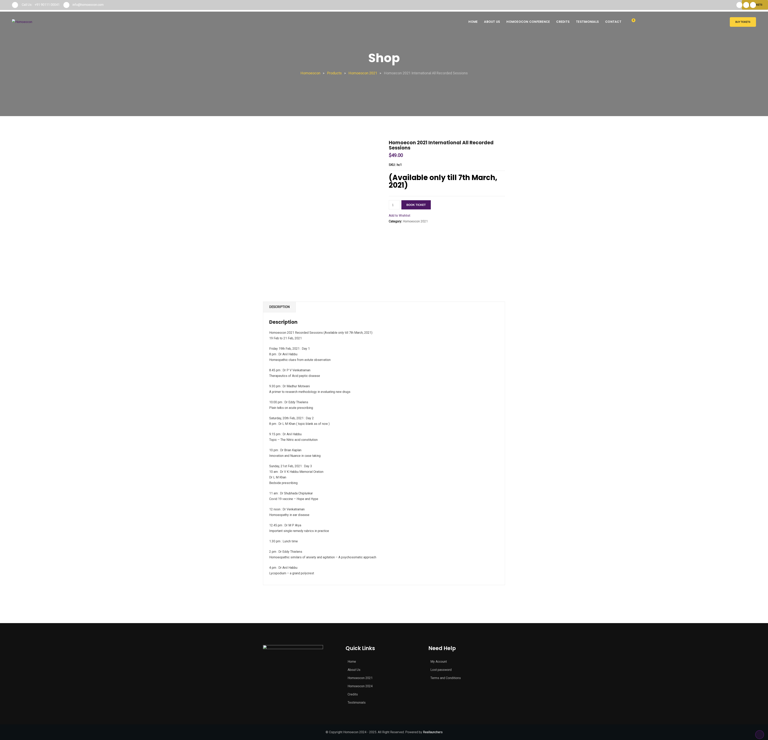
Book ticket (416, 204)
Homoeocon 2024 (360, 686)
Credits (563, 22)
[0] (630, 22)
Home (473, 22)
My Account (438, 661)
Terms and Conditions (445, 678)
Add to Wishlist (399, 215)
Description (279, 307)
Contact (613, 22)
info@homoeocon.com (88, 5)
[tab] (279, 307)
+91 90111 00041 (47, 5)
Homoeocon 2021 (415, 221)
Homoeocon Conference (528, 22)
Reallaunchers (433, 732)
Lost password (441, 670)
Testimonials (587, 22)
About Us (492, 22)
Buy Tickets (742, 21)
